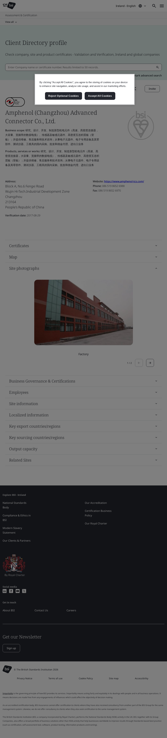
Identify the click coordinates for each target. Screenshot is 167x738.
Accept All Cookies (100, 95)
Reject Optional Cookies (63, 95)
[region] (85, 89)
